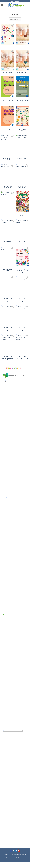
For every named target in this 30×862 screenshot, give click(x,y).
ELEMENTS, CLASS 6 (22, 46)
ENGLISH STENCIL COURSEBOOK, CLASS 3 (22, 300)
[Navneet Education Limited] (16, 5)
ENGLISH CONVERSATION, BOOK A (22, 129)
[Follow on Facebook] (11, 850)
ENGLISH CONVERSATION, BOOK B (7, 158)
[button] (2, 5)
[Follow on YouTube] (19, 850)
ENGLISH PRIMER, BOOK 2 (7, 242)
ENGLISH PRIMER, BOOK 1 (22, 214)
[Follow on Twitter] (16, 850)
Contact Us (17, 1)
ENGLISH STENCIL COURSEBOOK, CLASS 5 (22, 329)
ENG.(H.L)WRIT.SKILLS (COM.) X (7, 128)
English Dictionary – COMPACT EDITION (22, 157)
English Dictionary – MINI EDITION (8, 187)
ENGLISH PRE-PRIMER (7, 214)
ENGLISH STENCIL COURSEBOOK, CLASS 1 (22, 271)
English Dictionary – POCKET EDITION (22, 187)
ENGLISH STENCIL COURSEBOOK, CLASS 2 (7, 300)
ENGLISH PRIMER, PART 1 (22, 242)
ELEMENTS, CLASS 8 (22, 72)
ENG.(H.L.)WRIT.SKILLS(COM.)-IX (8, 100)
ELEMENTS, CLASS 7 (8, 72)
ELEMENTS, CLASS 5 (8, 46)
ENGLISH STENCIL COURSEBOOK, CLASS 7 (22, 358)
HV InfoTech (21, 857)
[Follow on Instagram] (14, 850)
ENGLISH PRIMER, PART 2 (7, 270)
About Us (12, 1)
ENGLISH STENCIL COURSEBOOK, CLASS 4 (7, 329)
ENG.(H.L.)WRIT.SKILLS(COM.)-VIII (23, 100)
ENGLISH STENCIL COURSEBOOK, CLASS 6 (7, 358)
